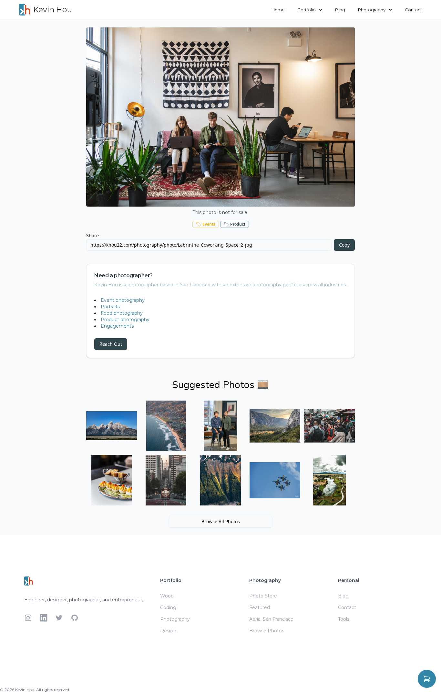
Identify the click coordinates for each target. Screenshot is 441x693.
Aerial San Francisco (271, 619)
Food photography (122, 313)
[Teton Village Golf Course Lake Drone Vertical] (329, 480)
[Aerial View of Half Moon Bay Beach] (166, 426)
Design (168, 631)
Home (278, 9)
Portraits (110, 307)
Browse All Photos (220, 521)
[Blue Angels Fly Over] (275, 480)
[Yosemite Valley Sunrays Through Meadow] (275, 426)
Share (92, 235)
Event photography (123, 300)
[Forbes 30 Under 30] (220, 426)
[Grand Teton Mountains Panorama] (111, 426)
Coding (168, 607)
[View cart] (427, 679)
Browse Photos (266, 631)
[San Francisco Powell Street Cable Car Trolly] (166, 480)
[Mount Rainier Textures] (220, 480)
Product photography (125, 319)
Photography (371, 9)
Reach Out (110, 344)
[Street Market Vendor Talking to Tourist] (329, 426)
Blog (340, 9)
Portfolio (307, 9)
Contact (413, 9)
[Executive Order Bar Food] (111, 480)
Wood (167, 596)
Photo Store (263, 596)
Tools (343, 619)
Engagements (117, 326)
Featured (259, 607)
